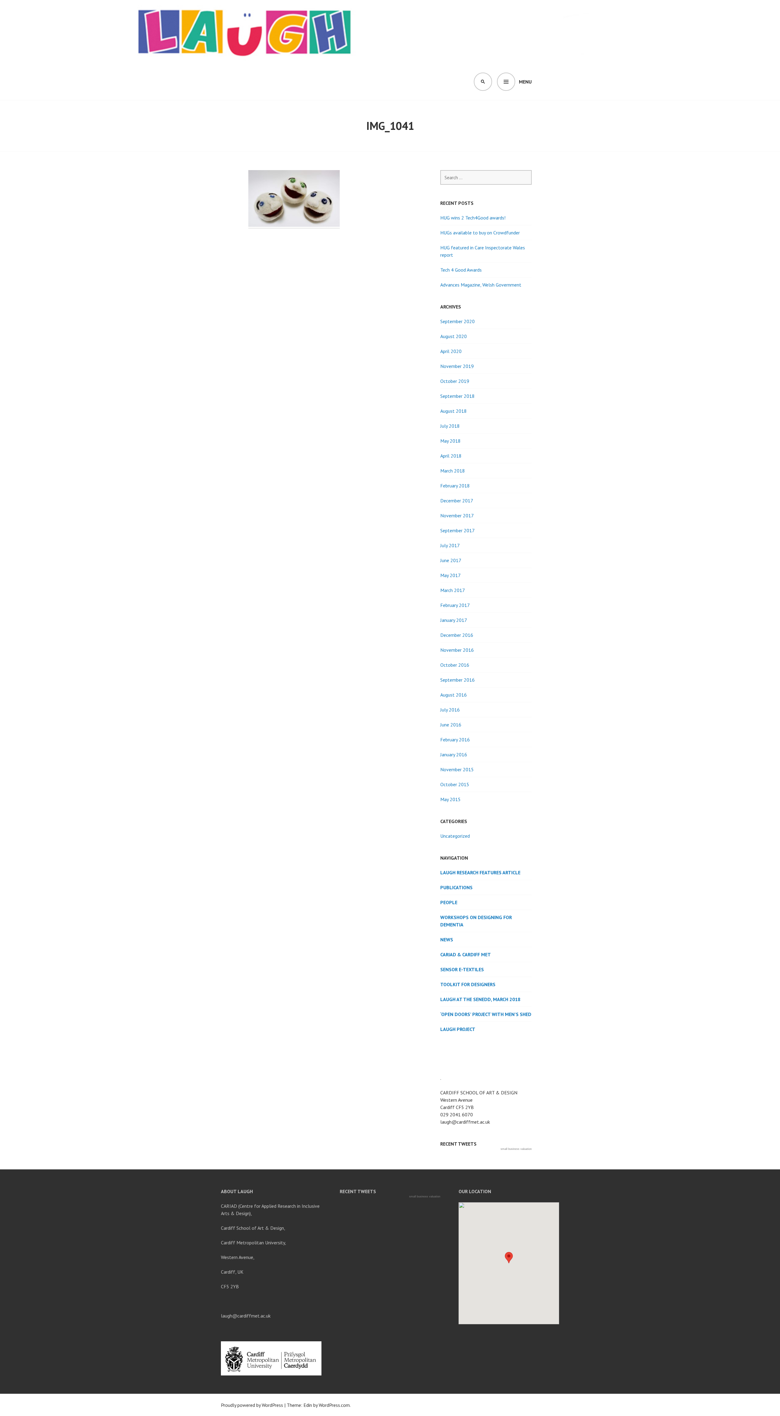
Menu (525, 82)
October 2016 (454, 665)
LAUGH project (457, 1029)
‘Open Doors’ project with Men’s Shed (485, 1014)
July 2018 (450, 426)
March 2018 (452, 471)
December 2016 (456, 635)
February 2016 (455, 740)
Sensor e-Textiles (462, 969)
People (448, 902)
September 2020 (457, 321)
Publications (456, 887)
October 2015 (454, 784)
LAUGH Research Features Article (480, 872)
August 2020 (453, 336)
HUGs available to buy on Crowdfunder (480, 233)
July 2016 (450, 710)
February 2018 (455, 486)
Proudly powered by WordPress (252, 1405)
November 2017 (457, 515)
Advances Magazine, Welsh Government (480, 285)
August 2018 (453, 411)
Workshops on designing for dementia (476, 921)
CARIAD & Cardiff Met (465, 954)
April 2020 (451, 351)
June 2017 (450, 560)
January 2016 (453, 754)
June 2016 (450, 725)
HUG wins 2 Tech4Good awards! (472, 218)
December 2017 (456, 501)
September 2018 (457, 396)
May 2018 (450, 441)
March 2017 (452, 590)
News (446, 939)
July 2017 (450, 545)
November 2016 (457, 650)
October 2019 (454, 381)
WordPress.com (334, 1405)
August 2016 (453, 695)
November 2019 (457, 366)
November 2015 (457, 769)
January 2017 (453, 620)
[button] (509, 1257)
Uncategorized (455, 836)
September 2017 (457, 530)
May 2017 (450, 575)
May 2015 (450, 799)
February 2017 (455, 605)
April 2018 (451, 456)
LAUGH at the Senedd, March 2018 (480, 999)
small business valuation (516, 1148)
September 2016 (457, 680)
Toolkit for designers (467, 984)
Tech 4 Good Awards (461, 270)
